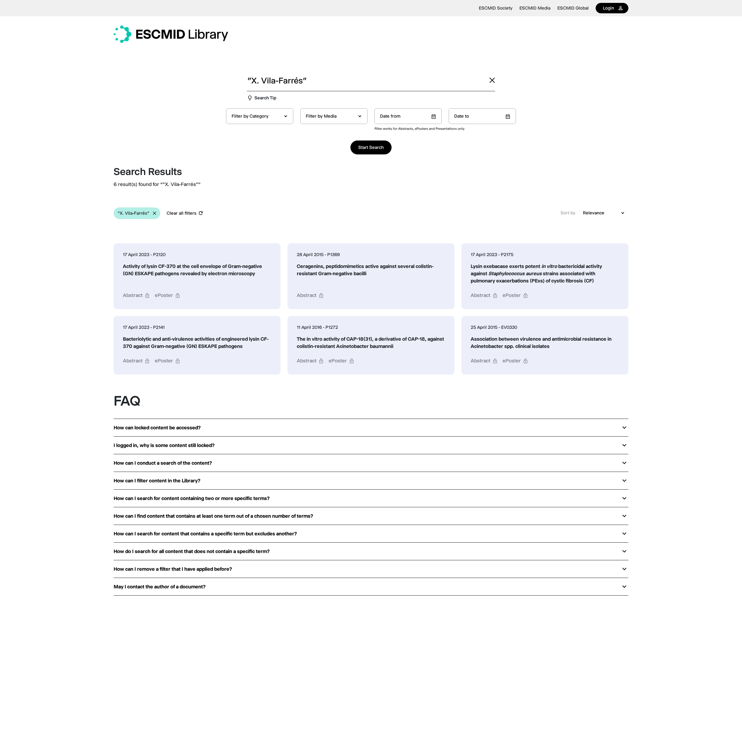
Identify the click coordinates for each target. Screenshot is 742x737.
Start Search (371, 147)
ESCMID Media (534, 8)
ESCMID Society (495, 8)
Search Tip (265, 98)
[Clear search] (492, 80)
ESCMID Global (573, 8)
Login (608, 8)
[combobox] (259, 116)
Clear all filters (182, 213)
